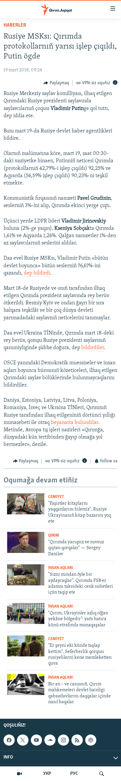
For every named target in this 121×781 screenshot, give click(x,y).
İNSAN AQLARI (60, 568)
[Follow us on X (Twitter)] (22, 740)
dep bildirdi (37, 273)
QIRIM (53, 535)
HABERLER (15, 25)
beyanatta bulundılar (74, 422)
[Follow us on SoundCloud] (50, 740)
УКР (47, 773)
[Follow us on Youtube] (36, 740)
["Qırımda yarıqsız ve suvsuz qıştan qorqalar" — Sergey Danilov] (25, 542)
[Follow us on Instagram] (63, 740)
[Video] (19, 773)
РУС (74, 773)
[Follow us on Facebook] (9, 740)
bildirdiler (92, 348)
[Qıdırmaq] (101, 773)
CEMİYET (56, 497)
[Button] (56, 83)
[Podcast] (90, 740)
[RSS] (77, 740)
